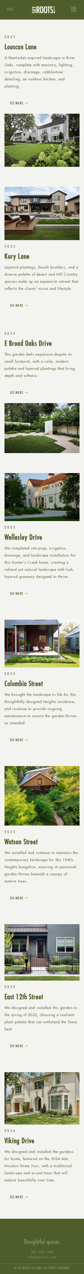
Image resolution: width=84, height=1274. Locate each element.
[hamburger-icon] (10, 9)
